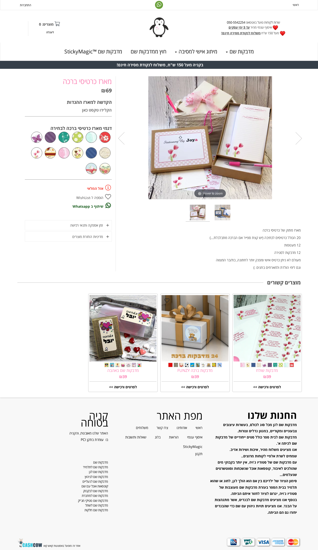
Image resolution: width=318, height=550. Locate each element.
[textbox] (253, 28)
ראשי (296, 5)
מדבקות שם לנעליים (95, 481)
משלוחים (142, 427)
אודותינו (182, 427)
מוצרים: (46, 24)
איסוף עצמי (194, 437)
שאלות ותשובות (135, 437)
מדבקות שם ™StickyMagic (93, 51)
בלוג (157, 437)
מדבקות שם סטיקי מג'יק (93, 500)
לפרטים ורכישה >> (267, 387)
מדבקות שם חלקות (96, 510)
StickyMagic (192, 446)
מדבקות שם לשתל (96, 505)
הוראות (174, 437)
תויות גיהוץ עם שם (250, 506)
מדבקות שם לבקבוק (95, 491)
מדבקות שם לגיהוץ (96, 476)
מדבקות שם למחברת (95, 495)
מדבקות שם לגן (98, 472)
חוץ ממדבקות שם (148, 51)
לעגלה (50, 32)
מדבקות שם (241, 51)
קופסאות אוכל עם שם (94, 486)
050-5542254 (236, 22)
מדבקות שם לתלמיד (95, 467)
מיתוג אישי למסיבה (197, 51)
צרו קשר (162, 427)
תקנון (198, 453)
